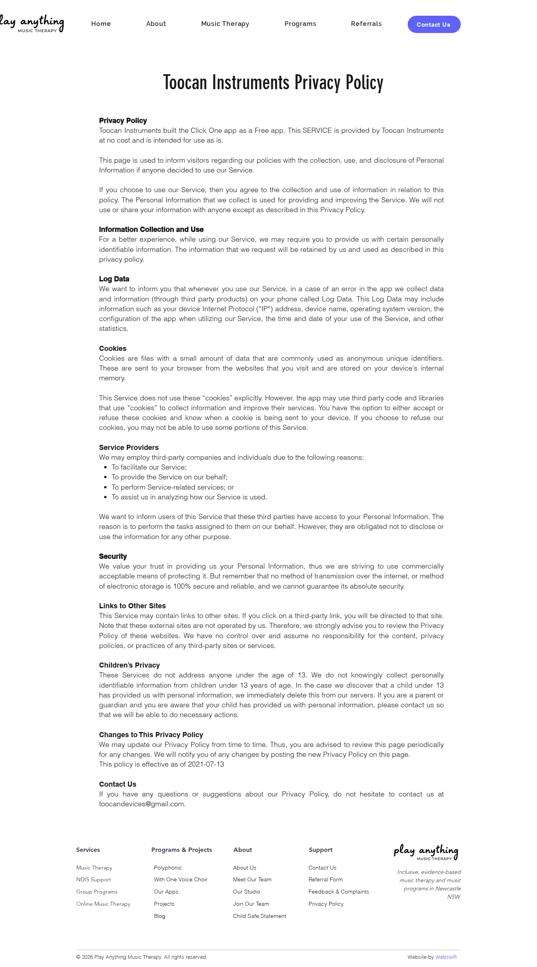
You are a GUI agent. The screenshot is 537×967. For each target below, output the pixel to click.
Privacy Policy (326, 903)
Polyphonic (168, 867)
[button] (300, 24)
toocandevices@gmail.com (141, 803)
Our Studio (246, 891)
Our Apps (166, 891)
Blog (160, 915)
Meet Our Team (252, 879)
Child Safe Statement (259, 915)
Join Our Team (251, 903)
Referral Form (326, 879)
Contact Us (323, 867)
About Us (244, 867)
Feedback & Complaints (339, 891)
